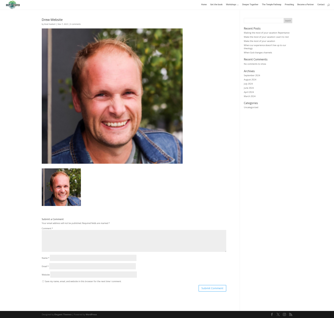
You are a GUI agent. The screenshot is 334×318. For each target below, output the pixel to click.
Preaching (289, 5)
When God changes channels (258, 52)
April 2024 (249, 92)
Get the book (216, 5)
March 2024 (249, 96)
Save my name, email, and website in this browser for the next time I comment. (83, 281)
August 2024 (250, 79)
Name (45, 258)
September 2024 (252, 75)
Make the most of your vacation (259, 41)
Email (45, 266)
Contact (321, 5)
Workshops (231, 5)
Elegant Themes (62, 314)
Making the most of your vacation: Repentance (267, 32)
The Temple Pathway (271, 5)
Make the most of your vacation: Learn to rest (266, 36)
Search (288, 20)
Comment (47, 228)
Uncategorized (251, 107)
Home (204, 5)
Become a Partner (305, 5)
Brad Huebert (50, 24)
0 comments (75, 24)
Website (46, 274)
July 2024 (248, 83)
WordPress (91, 314)
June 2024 (249, 87)
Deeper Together (250, 5)
